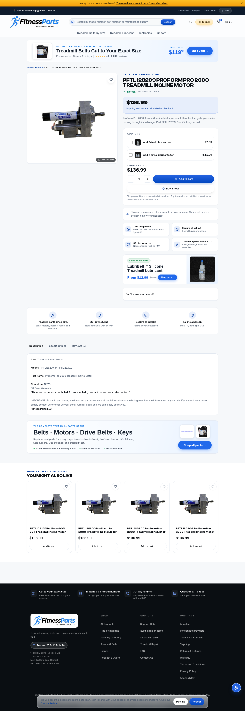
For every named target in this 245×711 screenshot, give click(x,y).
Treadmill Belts (108, 644)
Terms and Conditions (192, 664)
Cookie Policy (49, 703)
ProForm (39, 67)
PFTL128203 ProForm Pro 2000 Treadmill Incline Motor (146, 530)
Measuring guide (149, 637)
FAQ (142, 651)
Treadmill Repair (149, 644)
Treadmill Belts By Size (91, 33)
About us (185, 624)
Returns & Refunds (191, 651)
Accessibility (187, 678)
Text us (51, 645)
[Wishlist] (190, 22)
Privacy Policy (188, 671)
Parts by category (110, 637)
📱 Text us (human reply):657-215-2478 (34, 10)
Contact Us (183, 10)
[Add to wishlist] (111, 79)
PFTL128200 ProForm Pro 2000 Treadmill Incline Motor (97, 530)
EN (230, 21)
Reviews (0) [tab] (79, 345)
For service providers (192, 630)
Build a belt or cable (151, 630)
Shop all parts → (195, 445)
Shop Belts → (200, 50)
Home (30, 67)
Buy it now (172, 188)
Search (168, 21)
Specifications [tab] (57, 345)
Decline (180, 701)
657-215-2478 (37, 663)
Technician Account (191, 637)
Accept (197, 701)
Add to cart (186, 178)
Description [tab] (36, 345)
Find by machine (109, 630)
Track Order (210, 10)
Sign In (206, 21)
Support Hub (147, 624)
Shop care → (167, 277)
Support (196, 10)
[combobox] (117, 21)
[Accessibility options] (236, 687)
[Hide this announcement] (241, 3)
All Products (107, 624)
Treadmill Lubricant (122, 33)
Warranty (185, 657)
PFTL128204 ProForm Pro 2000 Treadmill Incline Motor (195, 530)
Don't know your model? (140, 294)
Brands (104, 651)
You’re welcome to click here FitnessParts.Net (142, 3)
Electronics (145, 33)
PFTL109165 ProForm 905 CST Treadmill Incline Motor (48, 530)
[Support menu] (168, 33)
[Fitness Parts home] (34, 22)
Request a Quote (110, 657)
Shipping (185, 644)
